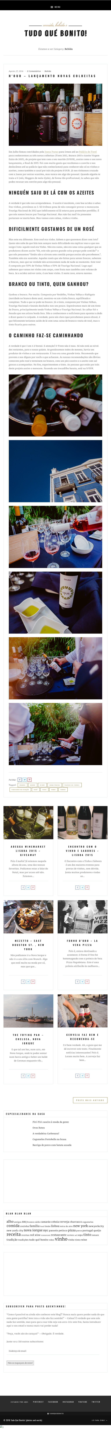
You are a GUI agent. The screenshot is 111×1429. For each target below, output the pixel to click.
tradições (23, 1240)
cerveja (64, 1221)
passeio (53, 1230)
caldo (37, 1222)
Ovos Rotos (39, 1127)
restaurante (58, 1234)
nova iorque (33, 1230)
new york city (15, 1230)
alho (10, 1222)
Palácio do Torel (88, 152)
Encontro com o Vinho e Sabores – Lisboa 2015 (82, 851)
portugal (88, 1230)
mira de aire (66, 1226)
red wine (35, 1235)
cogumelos (88, 1222)
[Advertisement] (28, 1181)
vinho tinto (74, 1240)
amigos (18, 1222)
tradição (12, 1239)
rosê (36, 789)
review (70, 1235)
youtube (82, 1402)
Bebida (48, 71)
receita (14, 1234)
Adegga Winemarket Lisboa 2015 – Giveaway (28, 851)
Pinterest (38, 1402)
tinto (44, 789)
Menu (57, 6)
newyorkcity (96, 1226)
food (42, 1226)
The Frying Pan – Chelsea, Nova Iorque (28, 1039)
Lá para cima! (99, 1420)
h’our (42, 785)
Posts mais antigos (90, 1100)
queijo (97, 1230)
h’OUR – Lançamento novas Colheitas (52, 76)
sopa (80, 1235)
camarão (46, 1221)
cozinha (24, 1226)
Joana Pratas (52, 152)
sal (76, 1235)
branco (22, 785)
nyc (45, 1230)
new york (80, 1226)
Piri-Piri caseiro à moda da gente (51, 1122)
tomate (95, 1235)
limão (47, 1226)
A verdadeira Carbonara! (46, 1133)
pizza (72, 1230)
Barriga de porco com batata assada (52, 1145)
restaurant (45, 1235)
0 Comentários (34, 71)
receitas (25, 1235)
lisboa (55, 1226)
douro (32, 785)
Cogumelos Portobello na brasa (49, 1139)
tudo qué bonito (38, 1239)
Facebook (53, 1402)
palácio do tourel (72, 785)
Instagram (68, 1402)
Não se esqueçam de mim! (20, 1363)
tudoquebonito (56, 1413)
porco (79, 1231)
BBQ (24, 1222)
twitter (96, 1402)
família (35, 1226)
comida (13, 1226)
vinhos (63, 789)
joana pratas (54, 785)
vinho (53, 789)
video (51, 1240)
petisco (63, 1230)
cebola (55, 1221)
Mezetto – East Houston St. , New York (28, 945)
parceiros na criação (20, 789)
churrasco (76, 1221)
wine (84, 1239)
